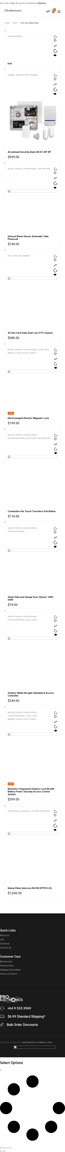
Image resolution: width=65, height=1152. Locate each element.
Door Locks (43, 350)
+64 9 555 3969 (19, 1008)
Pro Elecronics (13, 1042)
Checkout (5, 943)
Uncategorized (15, 36)
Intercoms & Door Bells (19, 811)
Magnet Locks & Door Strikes (22, 353)
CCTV (10, 256)
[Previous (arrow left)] (1, 1151)
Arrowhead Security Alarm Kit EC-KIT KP (29, 152)
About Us (4, 935)
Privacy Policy (7, 965)
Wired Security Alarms (27, 75)
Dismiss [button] (42, 3)
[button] (55, 46)
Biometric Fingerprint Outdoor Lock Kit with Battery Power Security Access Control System (31, 792)
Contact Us (5, 947)
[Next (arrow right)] (4, 1151)
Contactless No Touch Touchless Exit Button (32, 511)
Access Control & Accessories (22, 169)
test (10, 63)
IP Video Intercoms (41, 811)
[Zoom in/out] (1, 1147)
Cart (2, 939)
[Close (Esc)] (10, 1147)
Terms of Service (8, 973)
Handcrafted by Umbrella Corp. (37, 1042)
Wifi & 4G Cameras (21, 256)
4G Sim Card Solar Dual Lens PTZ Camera (30, 333)
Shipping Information (10, 969)
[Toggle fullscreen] (4, 1147)
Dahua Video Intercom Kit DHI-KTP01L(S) (30, 888)
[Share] (7, 1147)
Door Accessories (16, 438)
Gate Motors (44, 169)
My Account (6, 961)
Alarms (11, 75)
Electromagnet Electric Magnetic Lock (28, 418)
